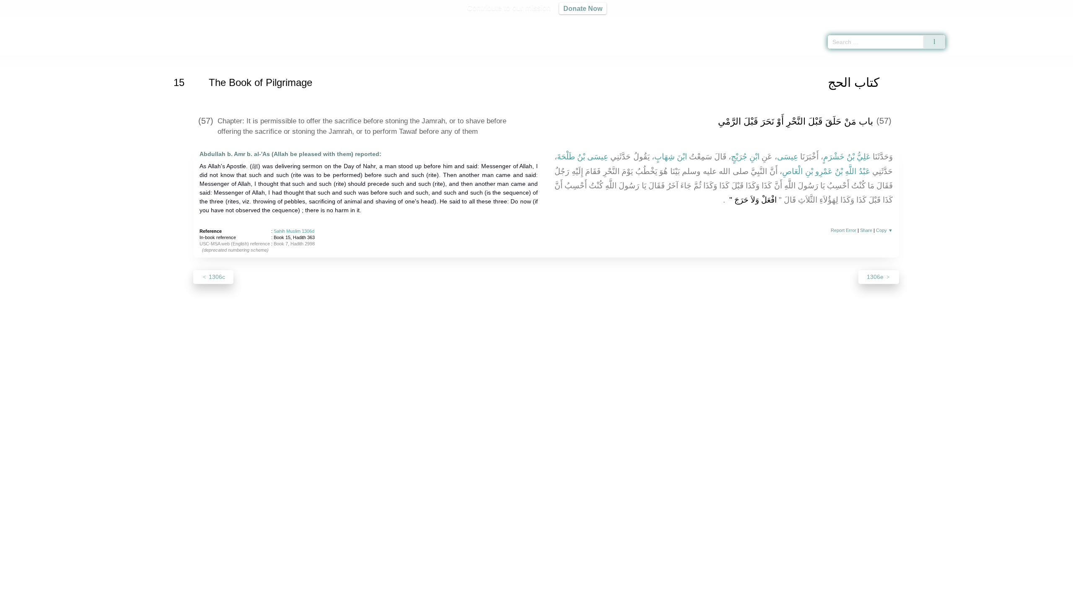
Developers (530, 596)
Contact (563, 596)
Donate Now (582, 8)
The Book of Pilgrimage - (290, 60)
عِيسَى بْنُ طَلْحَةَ (582, 156)
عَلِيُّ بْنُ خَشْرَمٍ (847, 156)
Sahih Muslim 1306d (294, 231)
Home (195, 60)
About (448, 596)
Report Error (843, 230)
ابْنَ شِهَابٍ (670, 156)
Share (866, 230)
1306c (216, 276)
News (470, 596)
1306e (876, 276)
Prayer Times (1023, 21)
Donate (591, 596)
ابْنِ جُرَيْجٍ (745, 156)
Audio (1052, 21)
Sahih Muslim (224, 60)
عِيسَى (787, 156)
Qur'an (968, 21)
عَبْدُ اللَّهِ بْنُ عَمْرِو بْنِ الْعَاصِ (826, 171)
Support (496, 596)
